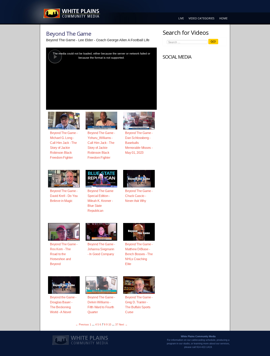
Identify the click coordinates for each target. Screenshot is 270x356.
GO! (213, 41)
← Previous (82, 324)
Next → (123, 324)
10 (109, 324)
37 (116, 324)
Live (181, 18)
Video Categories (201, 18)
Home (223, 18)
